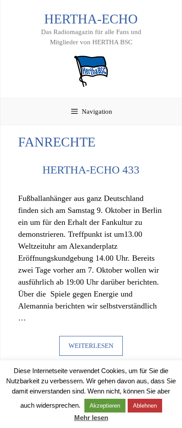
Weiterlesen (91, 345)
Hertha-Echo (91, 19)
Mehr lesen (91, 417)
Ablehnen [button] (145, 405)
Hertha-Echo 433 (91, 170)
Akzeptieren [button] (105, 405)
